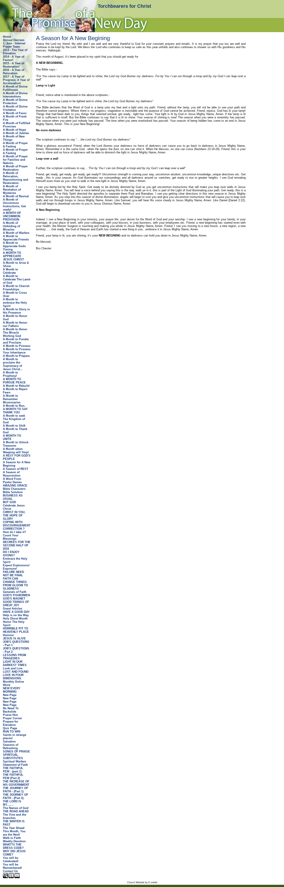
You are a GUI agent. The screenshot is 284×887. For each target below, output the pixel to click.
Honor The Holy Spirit (13, 623)
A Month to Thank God (15, 430)
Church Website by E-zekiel (142, 882)
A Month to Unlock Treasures (15, 444)
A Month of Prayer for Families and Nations (15, 160)
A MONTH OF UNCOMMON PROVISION (12, 216)
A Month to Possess (16, 346)
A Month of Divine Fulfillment (15, 88)
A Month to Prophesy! (10, 374)
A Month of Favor (15, 113)
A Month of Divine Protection (15, 101)
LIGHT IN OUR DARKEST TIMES (15, 663)
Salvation (9, 741)
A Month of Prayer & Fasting (15, 144)
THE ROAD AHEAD (16, 811)
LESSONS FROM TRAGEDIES (14, 656)
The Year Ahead (13, 828)
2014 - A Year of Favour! (13, 58)
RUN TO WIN (11, 731)
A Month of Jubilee (16, 133)
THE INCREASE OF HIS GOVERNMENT (16, 783)
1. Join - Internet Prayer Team (14, 45)
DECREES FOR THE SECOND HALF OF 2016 (16, 545)
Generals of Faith (14, 592)
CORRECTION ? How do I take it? (14, 530)
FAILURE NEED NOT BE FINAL (13, 573)
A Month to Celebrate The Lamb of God (16, 279)
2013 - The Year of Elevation (15, 51)
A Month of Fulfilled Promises (16, 124)
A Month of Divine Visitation (15, 108)
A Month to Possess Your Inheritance (16, 351)
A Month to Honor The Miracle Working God (15, 333)
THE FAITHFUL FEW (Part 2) (13, 776)
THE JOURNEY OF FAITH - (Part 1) (15, 789)
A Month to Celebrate (10, 271)
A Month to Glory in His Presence (16, 311)
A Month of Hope (14, 129)
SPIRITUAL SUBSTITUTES (13, 756)
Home (7, 36)
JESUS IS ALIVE (14, 638)
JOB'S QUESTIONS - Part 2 (16, 650)
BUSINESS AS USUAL (13, 497)
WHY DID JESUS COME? (14, 853)
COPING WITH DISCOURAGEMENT (16, 523)
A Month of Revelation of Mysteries (12, 190)
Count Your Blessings (10, 537)
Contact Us (10, 871)
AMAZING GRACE (15, 485)
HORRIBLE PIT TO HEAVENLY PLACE (16, 630)
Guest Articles (12, 608)
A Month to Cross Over (15, 294)
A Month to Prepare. (16, 356)
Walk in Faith (12, 838)
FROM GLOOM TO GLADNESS (15, 587)
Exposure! (10, 568)
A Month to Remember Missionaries (11, 399)
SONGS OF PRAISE (16, 751)
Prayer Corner (12, 718)
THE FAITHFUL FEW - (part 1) (13, 769)
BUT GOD (9, 502)
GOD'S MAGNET (14, 598)
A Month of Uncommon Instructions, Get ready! (14, 204)
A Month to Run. (14, 405)
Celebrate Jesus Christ (14, 507)
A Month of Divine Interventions (15, 95)
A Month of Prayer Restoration (15, 168)
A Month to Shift (14, 425)
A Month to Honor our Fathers (15, 324)
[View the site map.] (11, 877)
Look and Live (12, 668)
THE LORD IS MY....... (12, 803)
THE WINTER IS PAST (14, 823)
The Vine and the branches (14, 816)
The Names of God (15, 808)
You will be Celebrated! (10, 859)
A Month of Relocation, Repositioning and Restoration (15, 178)
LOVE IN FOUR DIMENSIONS (13, 676)
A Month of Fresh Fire (15, 118)
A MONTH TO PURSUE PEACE (14, 380)
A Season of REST (15, 469)
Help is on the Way (16, 615)
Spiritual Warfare (14, 761)
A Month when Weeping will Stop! (16, 450)
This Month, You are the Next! (14, 833)
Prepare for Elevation (10, 723)
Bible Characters (14, 488)
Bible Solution (13, 492)
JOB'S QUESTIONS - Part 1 (16, 643)
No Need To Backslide (11, 710)
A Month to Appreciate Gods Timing (14, 246)
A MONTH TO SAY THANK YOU (15, 410)
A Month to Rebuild (16, 385)
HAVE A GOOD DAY (16, 611)
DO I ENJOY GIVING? (11, 553)
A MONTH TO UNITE (12, 437)
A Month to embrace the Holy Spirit (15, 303)
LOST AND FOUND (15, 671)
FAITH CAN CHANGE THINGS (15, 580)
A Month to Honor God (15, 317)
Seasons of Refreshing (10, 746)
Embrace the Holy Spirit (15, 560)
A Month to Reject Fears (15, 390)
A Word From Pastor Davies (12, 480)
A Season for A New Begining (16, 464)
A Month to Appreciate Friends (16, 237)
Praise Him (10, 715)
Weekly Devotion (14, 841)
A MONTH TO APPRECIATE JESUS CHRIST (13, 256)
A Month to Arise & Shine (16, 264)
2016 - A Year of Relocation (13, 71)
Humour (8, 635)
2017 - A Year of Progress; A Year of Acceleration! (16, 80)
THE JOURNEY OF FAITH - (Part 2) (15, 796)
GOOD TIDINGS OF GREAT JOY (16, 603)
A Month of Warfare (16, 232)
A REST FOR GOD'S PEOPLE (16, 457)
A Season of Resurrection (11, 474)
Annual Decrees (13, 40)
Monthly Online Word (13, 683)
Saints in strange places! (14, 736)
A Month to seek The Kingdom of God (14, 419)
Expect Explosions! (16, 565)
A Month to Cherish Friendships (16, 287)
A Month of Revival (16, 196)
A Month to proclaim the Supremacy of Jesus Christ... (13, 364)
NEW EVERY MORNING (11, 690)
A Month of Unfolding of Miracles (11, 226)
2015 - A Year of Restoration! (13, 65)
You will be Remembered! (12, 866)
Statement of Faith (15, 764)
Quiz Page (10, 728)
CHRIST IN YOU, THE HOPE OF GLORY (14, 515)
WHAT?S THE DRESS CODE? (13, 846)
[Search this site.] (6, 877)
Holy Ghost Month (15, 618)
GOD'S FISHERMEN (16, 595)
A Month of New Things (14, 138)
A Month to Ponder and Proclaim (16, 341)
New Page (9, 695)
